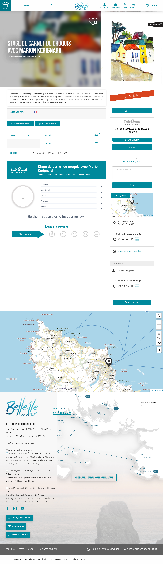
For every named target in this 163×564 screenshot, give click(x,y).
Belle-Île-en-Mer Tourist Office (20, 424)
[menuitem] (81, 5)
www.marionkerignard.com (130, 251)
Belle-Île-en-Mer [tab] (62, 413)
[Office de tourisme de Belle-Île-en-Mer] (22, 406)
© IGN (151, 216)
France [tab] (57, 408)
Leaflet (145, 216)
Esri (156, 391)
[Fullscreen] (159, 315)
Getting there (120, 195)
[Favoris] (147, 6)
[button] (154, 6)
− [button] (159, 327)
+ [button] (159, 322)
